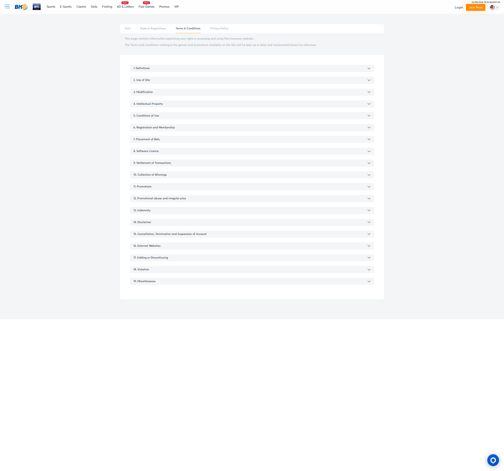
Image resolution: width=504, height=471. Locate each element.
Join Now (476, 7)
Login (459, 7)
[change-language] (494, 7)
